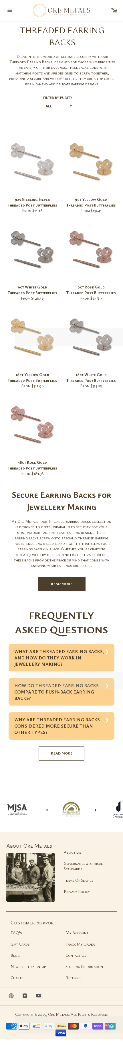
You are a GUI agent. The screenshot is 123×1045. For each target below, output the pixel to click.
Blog (15, 955)
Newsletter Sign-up (28, 966)
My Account (77, 932)
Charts (17, 977)
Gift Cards (20, 944)
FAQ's (16, 932)
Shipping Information (84, 966)
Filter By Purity (57, 97)
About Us (72, 852)
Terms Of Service (78, 880)
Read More (61, 583)
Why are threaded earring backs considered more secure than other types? (57, 725)
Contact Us (76, 955)
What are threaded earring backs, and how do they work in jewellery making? (59, 657)
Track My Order (80, 944)
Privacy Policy (77, 891)
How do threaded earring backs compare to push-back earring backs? (56, 691)
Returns (73, 977)
